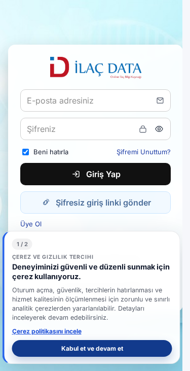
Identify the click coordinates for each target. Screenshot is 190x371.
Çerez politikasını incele (47, 331)
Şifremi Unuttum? (144, 152)
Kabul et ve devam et (92, 348)
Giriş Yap (103, 174)
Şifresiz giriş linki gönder (103, 202)
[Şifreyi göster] (159, 129)
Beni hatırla (50, 152)
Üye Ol (31, 224)
